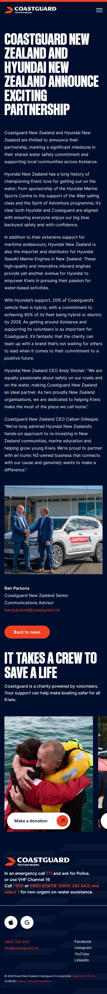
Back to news (27, 632)
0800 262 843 (16, 941)
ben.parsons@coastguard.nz (32, 609)
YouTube (82, 954)
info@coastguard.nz (21, 948)
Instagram (83, 947)
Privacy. (21, 981)
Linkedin (82, 960)
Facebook (83, 941)
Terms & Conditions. (39, 981)
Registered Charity (84, 975)
